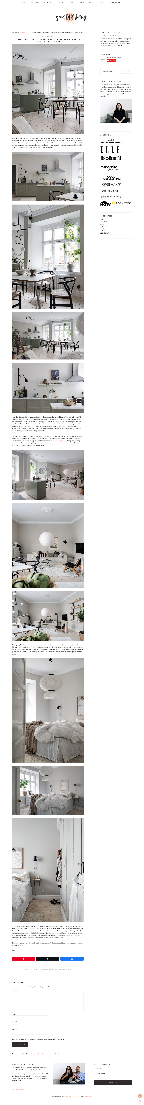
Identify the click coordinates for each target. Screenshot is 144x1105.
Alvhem (23, 951)
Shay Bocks (87, 1096)
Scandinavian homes (31, 969)
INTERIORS (52, 966)
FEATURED (104, 222)
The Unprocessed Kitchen (114, 39)
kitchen (63, 968)
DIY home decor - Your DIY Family (72, 16)
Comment (15, 991)
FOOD (102, 224)
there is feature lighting (58, 441)
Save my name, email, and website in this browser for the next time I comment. (38, 1039)
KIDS (102, 228)
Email (14, 1022)
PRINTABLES (104, 233)
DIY (101, 219)
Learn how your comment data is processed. (51, 1054)
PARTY (102, 231)
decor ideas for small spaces (41, 968)
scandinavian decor (73, 968)
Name (14, 1014)
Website (14, 1029)
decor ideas (28, 968)
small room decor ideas (63, 969)
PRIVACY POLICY (18, 1090)
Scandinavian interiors (46, 969)
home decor (56, 968)
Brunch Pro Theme (73, 1096)
